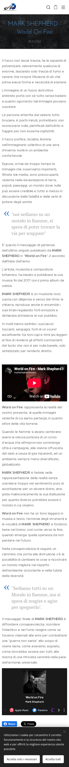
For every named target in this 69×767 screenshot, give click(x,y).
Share (11, 723)
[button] (48, 7)
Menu (63, 7)
